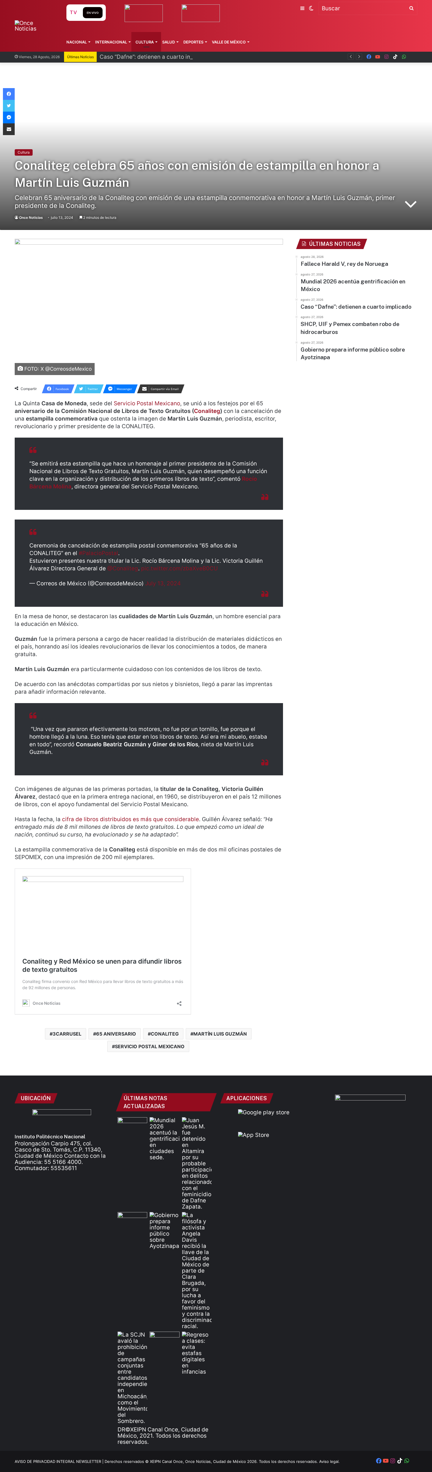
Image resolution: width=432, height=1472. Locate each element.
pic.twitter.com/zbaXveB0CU (179, 568)
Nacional (76, 42)
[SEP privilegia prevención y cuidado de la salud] (164, 1340)
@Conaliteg (122, 568)
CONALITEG (165, 1034)
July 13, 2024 (163, 583)
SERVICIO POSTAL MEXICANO (150, 1046)
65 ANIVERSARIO (116, 1034)
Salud (168, 42)
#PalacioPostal (98, 553)
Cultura (144, 42)
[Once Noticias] (35, 25)
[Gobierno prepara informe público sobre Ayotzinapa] (164, 1230)
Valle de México (229, 42)
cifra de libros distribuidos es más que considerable (130, 819)
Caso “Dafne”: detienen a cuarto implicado (156, 56)
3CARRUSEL (67, 1034)
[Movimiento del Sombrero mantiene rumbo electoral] (132, 1378)
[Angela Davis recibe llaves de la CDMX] (197, 1270)
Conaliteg (207, 411)
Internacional (111, 42)
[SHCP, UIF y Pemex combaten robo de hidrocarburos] (132, 1220)
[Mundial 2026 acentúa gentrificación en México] (164, 1138)
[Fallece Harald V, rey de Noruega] (132, 1125)
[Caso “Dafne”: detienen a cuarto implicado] (197, 1163)
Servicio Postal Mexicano (147, 403)
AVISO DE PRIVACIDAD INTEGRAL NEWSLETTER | (60, 1461)
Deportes (193, 42)
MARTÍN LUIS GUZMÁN (220, 1034)
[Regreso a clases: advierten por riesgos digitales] (197, 1353)
